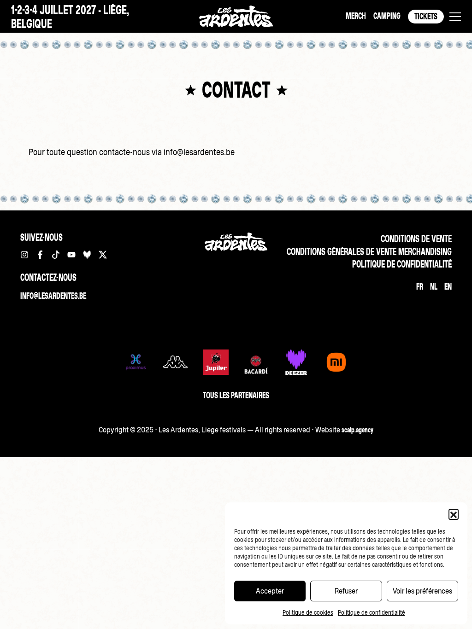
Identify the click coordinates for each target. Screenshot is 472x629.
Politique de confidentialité (371, 612)
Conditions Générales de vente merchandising (369, 251)
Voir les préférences (422, 591)
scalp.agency (357, 429)
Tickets (425, 16)
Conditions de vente (416, 238)
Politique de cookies (308, 612)
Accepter (270, 591)
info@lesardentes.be (53, 296)
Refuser (346, 591)
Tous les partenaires (236, 395)
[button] (453, 513)
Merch (356, 16)
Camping (387, 16)
